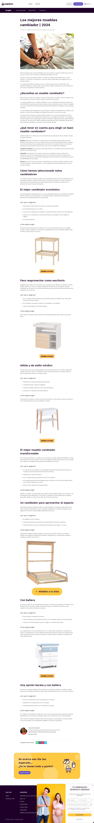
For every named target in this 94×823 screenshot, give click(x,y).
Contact (22, 801)
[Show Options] (90, 804)
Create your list (10, 798)
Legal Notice (23, 810)
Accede (69, 4)
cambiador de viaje (32, 79)
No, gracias (80, 819)
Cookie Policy (23, 804)
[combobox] (79, 804)
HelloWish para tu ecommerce (28, 795)
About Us (22, 798)
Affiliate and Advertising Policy (28, 812)
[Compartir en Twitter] (45, 742)
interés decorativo (35, 231)
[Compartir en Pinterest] (42, 742)
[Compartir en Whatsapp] (37, 742)
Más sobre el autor (32, 734)
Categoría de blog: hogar (48, 29)
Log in (7, 795)
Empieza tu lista (24, 772)
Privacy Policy (24, 807)
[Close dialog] (92, 785)
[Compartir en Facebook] (40, 742)
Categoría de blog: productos (34, 29)
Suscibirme (80, 814)
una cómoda (55, 115)
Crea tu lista (78, 4)
